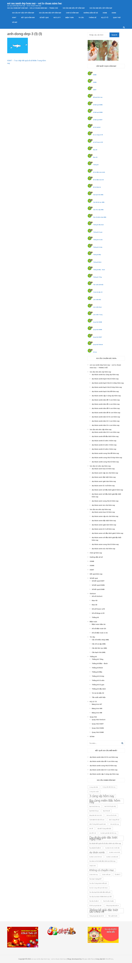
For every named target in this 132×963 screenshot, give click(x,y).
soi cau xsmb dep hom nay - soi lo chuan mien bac (48, 959)
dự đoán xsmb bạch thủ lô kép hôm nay (107, 387)
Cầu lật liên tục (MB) (98, 202)
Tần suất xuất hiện (98, 284)
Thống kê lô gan (97, 232)
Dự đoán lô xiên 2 (95, 848)
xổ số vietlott (96, 127)
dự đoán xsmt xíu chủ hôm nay (103, 505)
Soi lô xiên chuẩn (108, 901)
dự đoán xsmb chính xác (95, 857)
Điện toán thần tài (98, 624)
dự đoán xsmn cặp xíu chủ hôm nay (105, 516)
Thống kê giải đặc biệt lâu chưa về (103, 910)
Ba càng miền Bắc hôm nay (104, 801)
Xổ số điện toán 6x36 (99, 172)
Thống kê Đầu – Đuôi (99, 269)
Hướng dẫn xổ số (91, 13)
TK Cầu (81, 17)
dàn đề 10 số (92, 833)
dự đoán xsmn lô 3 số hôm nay (103, 529)
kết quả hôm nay (97, 97)
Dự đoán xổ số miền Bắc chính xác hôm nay (102, 861)
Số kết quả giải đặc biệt (95, 905)
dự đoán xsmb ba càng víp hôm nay (105, 374)
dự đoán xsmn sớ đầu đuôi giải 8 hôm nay (107, 533)
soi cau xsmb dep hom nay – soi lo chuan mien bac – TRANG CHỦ (32, 8)
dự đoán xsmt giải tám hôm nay (104, 481)
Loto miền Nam (97, 307)
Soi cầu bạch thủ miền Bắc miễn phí (99, 892)
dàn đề (91, 828)
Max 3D (95, 149)
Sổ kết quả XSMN (98, 112)
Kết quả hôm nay (28, 17)
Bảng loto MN (97, 708)
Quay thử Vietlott (98, 344)
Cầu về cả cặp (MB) (98, 209)
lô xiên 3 (117, 874)
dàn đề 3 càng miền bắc (104, 828)
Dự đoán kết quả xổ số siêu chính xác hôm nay (105, 843)
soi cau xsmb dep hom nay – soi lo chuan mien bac (34, 3)
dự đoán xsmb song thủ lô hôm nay (105, 462)
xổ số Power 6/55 (98, 142)
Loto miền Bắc (97, 299)
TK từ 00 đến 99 (98, 292)
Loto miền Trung (97, 314)
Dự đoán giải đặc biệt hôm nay (108, 833)
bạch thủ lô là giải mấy (110, 806)
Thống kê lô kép (97, 247)
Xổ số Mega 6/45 (98, 613)
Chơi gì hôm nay (72, 13)
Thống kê (92, 17)
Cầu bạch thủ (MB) (98, 194)
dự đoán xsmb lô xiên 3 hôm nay (104, 441)
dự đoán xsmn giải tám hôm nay (104, 525)
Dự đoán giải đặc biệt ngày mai (103, 838)
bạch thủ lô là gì (93, 811)
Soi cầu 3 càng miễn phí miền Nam (98, 888)
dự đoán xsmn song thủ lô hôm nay (105, 544)
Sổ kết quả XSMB (98, 104)
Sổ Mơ (14, 22)
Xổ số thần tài (97, 187)
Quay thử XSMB (97, 322)
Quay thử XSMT (97, 337)
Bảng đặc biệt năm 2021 (95, 815)
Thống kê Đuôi (97, 262)
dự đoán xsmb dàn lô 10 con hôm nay (106, 417)
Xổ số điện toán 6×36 (100, 633)
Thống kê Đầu (97, 254)
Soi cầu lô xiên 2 (94, 901)
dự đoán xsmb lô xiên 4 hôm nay (104, 445)
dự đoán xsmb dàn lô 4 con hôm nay (106, 421)
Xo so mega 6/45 (98, 135)
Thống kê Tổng (97, 277)
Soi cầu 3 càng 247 (95, 879)
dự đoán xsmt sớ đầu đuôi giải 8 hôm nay (107, 490)
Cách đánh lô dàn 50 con (96, 819)
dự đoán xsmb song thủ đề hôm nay (105, 453)
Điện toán (69, 17)
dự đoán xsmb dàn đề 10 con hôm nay (106, 413)
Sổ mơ (95, 352)
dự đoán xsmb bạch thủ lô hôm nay (105, 379)
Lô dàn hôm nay (93, 874)
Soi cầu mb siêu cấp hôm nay (101, 8)
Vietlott (57, 17)
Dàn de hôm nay (114, 824)
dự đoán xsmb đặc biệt (112, 857)
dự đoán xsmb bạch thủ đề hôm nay (105, 391)
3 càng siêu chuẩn (94, 791)
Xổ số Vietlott (97, 596)
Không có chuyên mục (101, 870)
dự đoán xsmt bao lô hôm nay (103, 469)
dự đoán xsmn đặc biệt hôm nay (104, 521)
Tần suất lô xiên (112, 916)
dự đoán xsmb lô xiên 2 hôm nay (104, 449)
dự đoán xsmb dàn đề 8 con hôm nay (106, 408)
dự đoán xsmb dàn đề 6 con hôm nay (106, 404)
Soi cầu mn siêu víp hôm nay (50, 13)
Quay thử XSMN (97, 329)
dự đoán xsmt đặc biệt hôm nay (104, 477)
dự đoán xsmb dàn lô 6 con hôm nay (105, 425)
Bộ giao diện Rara (88, 959)
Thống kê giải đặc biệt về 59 (96, 916)
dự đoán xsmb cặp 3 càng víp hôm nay (106, 396)
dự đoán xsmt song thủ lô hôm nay (105, 501)
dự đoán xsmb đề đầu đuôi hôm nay (105, 436)
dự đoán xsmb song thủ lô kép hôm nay (107, 458)
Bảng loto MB (97, 713)
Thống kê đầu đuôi (98, 224)
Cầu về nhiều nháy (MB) (99, 217)
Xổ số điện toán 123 (98, 179)
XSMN (114, 13)
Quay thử (117, 17)
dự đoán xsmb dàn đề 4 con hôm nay (106, 400)
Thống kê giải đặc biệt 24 (112, 905)
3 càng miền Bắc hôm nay (109, 787)
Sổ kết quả (44, 17)
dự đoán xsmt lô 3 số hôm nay (103, 486)
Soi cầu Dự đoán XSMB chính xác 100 (100, 896)
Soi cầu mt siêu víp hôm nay (23, 13)
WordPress (109, 959)
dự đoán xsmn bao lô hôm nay (103, 512)
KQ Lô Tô (104, 17)
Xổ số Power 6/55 (98, 609)
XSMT (14, 17)
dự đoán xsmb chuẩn (114, 852)
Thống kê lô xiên (98, 239)
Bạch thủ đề (106, 811)
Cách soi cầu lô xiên (111, 815)
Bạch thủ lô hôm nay (94, 806)
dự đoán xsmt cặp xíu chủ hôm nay (105, 473)
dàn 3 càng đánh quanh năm (97, 824)
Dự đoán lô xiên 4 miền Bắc (112, 848)
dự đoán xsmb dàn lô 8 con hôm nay (106, 432)
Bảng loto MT (97, 704)
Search (114, 35)
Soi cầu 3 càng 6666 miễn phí (98, 883)
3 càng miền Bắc (93, 787)
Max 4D (95, 157)
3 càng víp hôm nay (101, 796)
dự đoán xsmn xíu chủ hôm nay (103, 549)
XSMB (105, 13)
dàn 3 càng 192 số (114, 819)
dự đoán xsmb (97, 852)
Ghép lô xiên (92, 865)
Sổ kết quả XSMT (98, 119)
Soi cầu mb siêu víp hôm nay (74, 8)
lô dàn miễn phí (106, 874)
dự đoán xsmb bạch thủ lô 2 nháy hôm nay (108, 383)
